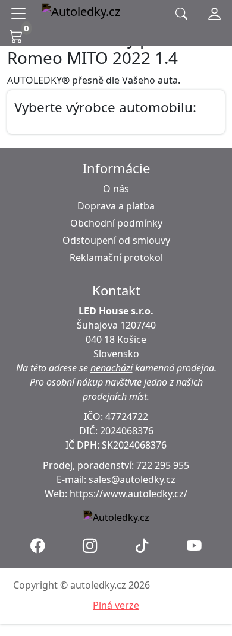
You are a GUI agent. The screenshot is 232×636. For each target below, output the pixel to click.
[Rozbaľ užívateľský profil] (214, 13)
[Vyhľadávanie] (181, 14)
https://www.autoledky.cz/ (128, 493)
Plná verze (116, 605)
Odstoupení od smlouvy (116, 240)
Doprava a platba (116, 205)
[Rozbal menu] (21, 14)
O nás (116, 188)
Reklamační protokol (116, 257)
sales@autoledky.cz (132, 479)
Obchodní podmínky (116, 223)
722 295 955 (162, 465)
